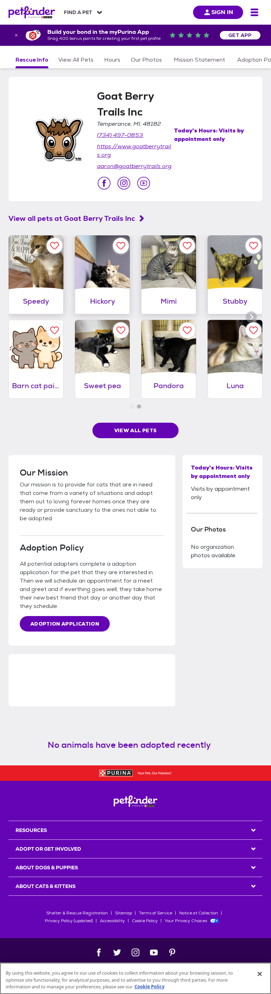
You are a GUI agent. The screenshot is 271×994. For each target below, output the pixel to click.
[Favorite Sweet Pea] (121, 330)
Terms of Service (155, 913)
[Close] (259, 974)
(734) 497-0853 (120, 135)
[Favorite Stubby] (254, 246)
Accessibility (112, 921)
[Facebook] (99, 952)
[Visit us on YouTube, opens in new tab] (144, 183)
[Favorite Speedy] (55, 246)
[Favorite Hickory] (121, 246)
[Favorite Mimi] (187, 246)
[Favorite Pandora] (187, 330)
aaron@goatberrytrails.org (134, 166)
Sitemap (123, 913)
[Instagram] (135, 952)
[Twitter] (117, 952)
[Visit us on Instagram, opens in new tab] (124, 183)
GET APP (240, 35)
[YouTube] (154, 952)
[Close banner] (16, 35)
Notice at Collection (198, 913)
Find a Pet (78, 12)
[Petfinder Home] (31, 12)
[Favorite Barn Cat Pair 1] (55, 330)
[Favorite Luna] (254, 330)
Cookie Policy (145, 921)
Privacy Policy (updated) (69, 921)
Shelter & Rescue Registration (77, 913)
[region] (135, 978)
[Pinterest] (172, 952)
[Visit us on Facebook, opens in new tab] (104, 183)
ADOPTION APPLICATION (64, 624)
